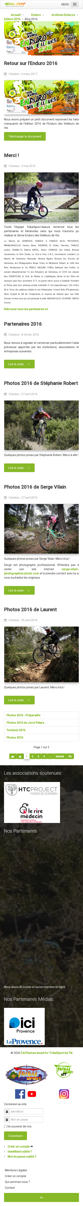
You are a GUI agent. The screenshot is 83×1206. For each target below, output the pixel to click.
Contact (10, 1187)
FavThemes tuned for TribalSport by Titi (47, 1052)
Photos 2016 (15, 737)
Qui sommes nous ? (17, 1181)
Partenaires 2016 (23, 324)
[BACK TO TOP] (41, 1197)
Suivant (60, 756)
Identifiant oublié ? (19, 1151)
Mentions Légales (16, 1170)
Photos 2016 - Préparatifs (23, 715)
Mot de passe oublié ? (21, 1156)
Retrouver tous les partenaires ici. (26, 309)
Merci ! (11, 155)
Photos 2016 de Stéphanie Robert (41, 383)
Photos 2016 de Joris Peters (25, 722)
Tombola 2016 (16, 730)
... (50, 756)
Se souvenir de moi (19, 1126)
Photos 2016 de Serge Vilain (35, 487)
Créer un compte (18, 1146)
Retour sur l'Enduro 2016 (31, 63)
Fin (70, 756)
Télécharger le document (24, 136)
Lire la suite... (16, 364)
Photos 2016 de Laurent (30, 609)
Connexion (15, 1136)
